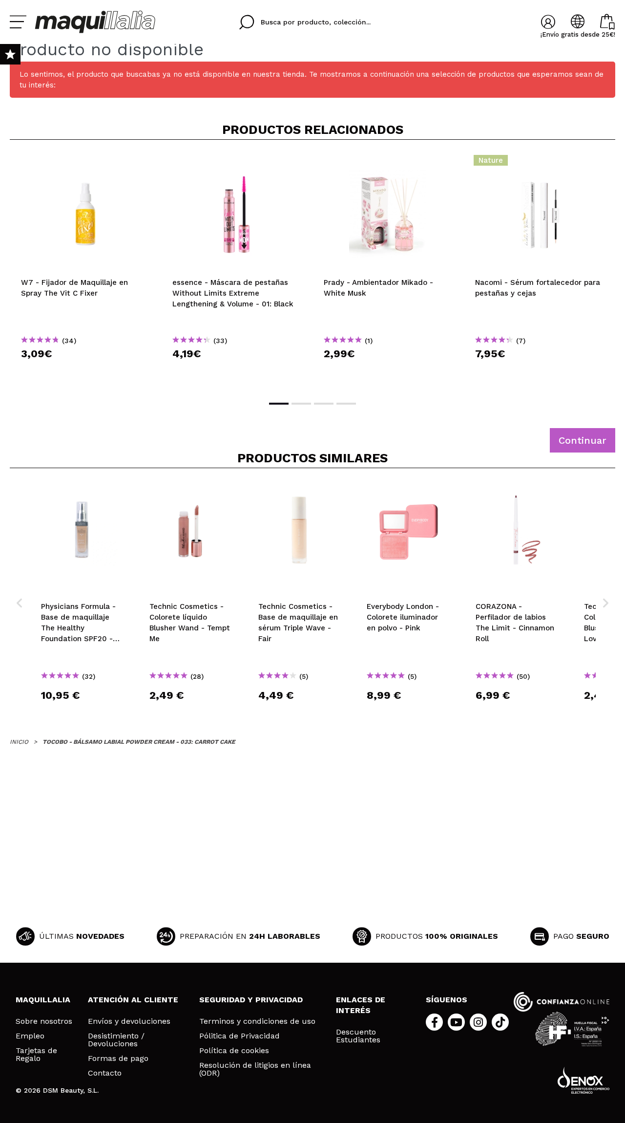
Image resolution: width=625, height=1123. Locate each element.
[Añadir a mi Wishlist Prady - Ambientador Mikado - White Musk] (388, 163)
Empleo (30, 1036)
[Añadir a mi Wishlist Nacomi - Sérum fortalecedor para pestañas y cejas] (539, 163)
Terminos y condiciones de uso (257, 1021)
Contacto (105, 1073)
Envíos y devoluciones (129, 1021)
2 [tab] (301, 404)
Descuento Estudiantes (358, 1036)
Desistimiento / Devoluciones (116, 1040)
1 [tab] (279, 404)
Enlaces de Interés (360, 1005)
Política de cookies (234, 1051)
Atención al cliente (133, 999)
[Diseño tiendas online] (583, 1080)
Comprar (85, 371)
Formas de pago (118, 1058)
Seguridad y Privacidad (251, 999)
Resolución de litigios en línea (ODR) (255, 1069)
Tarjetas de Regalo (36, 1054)
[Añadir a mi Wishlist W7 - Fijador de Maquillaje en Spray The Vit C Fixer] (85, 163)
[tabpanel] (85, 269)
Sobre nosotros (44, 1021)
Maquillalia (43, 999)
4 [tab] (346, 404)
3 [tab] (323, 404)
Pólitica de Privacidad (239, 1036)
